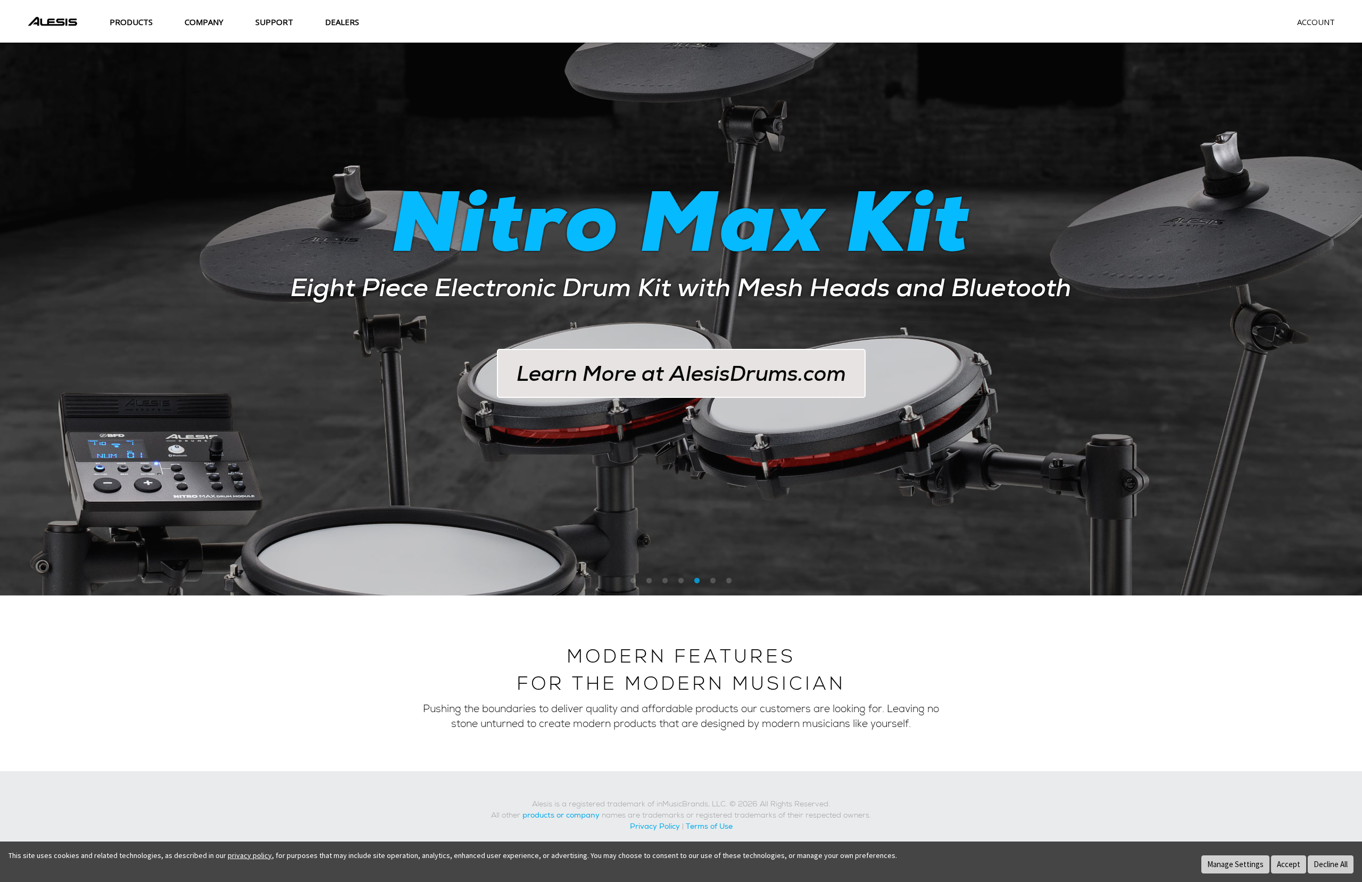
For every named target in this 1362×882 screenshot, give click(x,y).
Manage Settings (1235, 864)
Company (204, 22)
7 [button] (729, 581)
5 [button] (697, 581)
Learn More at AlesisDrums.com (681, 373)
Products (131, 22)
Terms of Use (709, 826)
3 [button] (665, 581)
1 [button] (633, 581)
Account (1316, 22)
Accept (1288, 864)
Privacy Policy (655, 826)
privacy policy (250, 855)
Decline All (1331, 864)
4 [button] (681, 581)
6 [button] (713, 581)
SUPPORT (274, 22)
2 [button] (649, 581)
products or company (561, 815)
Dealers (342, 22)
